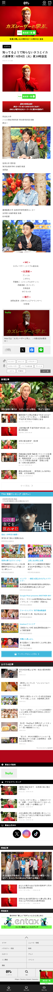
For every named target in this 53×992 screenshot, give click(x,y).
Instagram (26, 834)
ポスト (22, 349)
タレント (21, 361)
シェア (31, 349)
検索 (26, 974)
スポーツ (5, 954)
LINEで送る (40, 349)
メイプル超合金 (26, 366)
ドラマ (4, 943)
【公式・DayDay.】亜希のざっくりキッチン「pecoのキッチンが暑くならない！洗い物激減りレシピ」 (35, 725)
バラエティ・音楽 (8, 948)
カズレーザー (13, 366)
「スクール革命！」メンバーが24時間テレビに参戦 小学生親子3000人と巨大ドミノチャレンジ (35, 712)
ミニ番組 (5, 960)
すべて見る (25, 486)
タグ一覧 (45, 371)
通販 (3, 965)
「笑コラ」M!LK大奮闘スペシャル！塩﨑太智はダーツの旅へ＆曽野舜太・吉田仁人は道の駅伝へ (35, 739)
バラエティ (32, 361)
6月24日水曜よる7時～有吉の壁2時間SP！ (35, 671)
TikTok (36, 834)
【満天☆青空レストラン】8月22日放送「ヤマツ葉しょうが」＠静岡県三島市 (35, 697)
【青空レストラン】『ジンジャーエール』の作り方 (34, 684)
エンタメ (11, 361)
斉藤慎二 (21, 371)
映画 (29, 948)
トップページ (9, 974)
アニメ (30, 954)
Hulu (26, 96)
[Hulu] (26, 32)
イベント (31, 960)
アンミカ (39, 366)
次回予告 (7, 46)
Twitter (17, 834)
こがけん (11, 371)
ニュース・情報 (33, 943)
